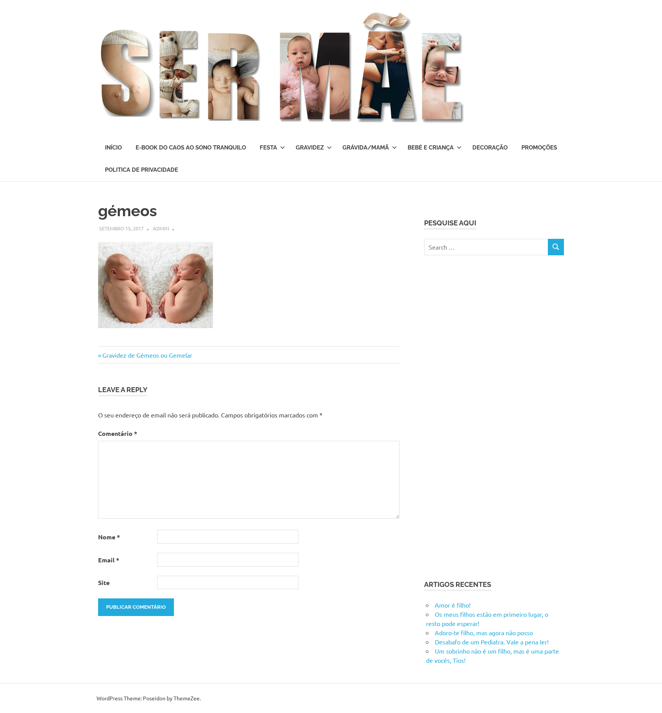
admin (161, 228)
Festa (268, 147)
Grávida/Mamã (365, 147)
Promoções (539, 147)
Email (108, 560)
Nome (109, 537)
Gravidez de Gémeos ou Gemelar (147, 355)
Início (113, 147)
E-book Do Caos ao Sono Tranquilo (191, 147)
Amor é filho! (452, 605)
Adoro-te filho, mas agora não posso (484, 632)
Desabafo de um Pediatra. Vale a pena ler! (492, 642)
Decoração (490, 147)
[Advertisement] (481, 416)
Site (104, 582)
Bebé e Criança (431, 147)
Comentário (117, 433)
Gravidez (310, 147)
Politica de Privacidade (141, 169)
